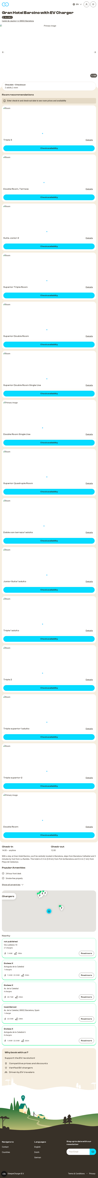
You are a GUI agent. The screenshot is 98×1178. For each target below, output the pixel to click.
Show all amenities (11, 885)
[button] (49, 948)
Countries (6, 1152)
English (37, 1147)
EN (77, 4)
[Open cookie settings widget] (4, 1174)
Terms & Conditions (76, 1173)
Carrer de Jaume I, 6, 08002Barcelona (18, 21)
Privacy (92, 1173)
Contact (5, 1147)
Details (89, 140)
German (37, 1157)
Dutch (36, 1152)
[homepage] (5, 4)
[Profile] (86, 4)
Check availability (49, 148)
